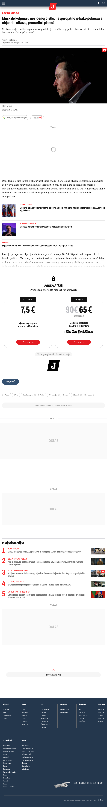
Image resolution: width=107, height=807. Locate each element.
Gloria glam (6, 769)
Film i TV (82, 712)
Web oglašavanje (27, 757)
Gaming (43, 727)
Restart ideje (64, 712)
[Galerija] (53, 75)
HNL (23, 709)
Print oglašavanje (27, 760)
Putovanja (44, 721)
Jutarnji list (6, 745)
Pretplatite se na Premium (88, 783)
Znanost (43, 712)
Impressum (25, 745)
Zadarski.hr (6, 778)
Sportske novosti (8, 751)
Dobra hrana (7, 763)
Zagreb (5, 718)
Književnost (83, 715)
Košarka (24, 715)
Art (80, 709)
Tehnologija (45, 709)
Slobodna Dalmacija (9, 748)
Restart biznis (64, 709)
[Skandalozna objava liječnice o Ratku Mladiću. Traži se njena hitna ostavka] (98, 584)
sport (25, 704)
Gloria (5, 766)
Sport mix (25, 724)
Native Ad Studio (8, 787)
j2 (42, 704)
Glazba (81, 718)
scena (101, 704)
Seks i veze (44, 718)
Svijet (4, 712)
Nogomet (25, 712)
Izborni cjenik (26, 754)
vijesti (6, 704)
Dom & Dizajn (7, 760)
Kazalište (82, 721)
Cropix (5, 784)
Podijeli (36, 118)
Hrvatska (6, 709)
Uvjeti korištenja (27, 748)
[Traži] (104, 3)
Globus (5, 754)
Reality (100, 721)
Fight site (25, 721)
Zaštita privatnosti (28, 751)
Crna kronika (7, 715)
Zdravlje (43, 715)
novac (63, 704)
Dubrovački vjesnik (9, 772)
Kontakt (24, 763)
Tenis (23, 718)
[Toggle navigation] (3, 3)
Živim (5, 775)
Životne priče (45, 724)
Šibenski (5, 781)
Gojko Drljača (11, 40)
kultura (83, 704)
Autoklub (6, 757)
